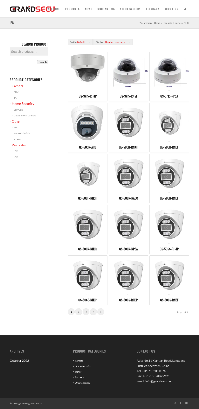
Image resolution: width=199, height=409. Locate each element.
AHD (16, 91)
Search (43, 62)
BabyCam (19, 109)
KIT (15, 127)
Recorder (19, 145)
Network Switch (22, 133)
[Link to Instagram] (175, 403)
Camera (18, 86)
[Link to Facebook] (180, 403)
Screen (17, 139)
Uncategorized (83, 382)
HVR (16, 151)
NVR (16, 157)
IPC (15, 97)
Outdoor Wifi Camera (25, 115)
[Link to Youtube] (186, 403)
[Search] (185, 8)
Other (16, 121)
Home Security (23, 103)
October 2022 (19, 360)
